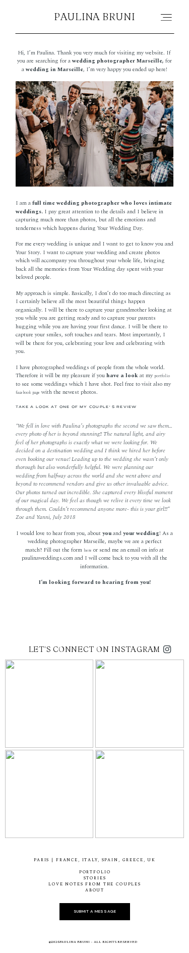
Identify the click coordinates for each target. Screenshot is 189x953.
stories (95, 878)
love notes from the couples (94, 884)
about (94, 890)
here (88, 551)
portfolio (162, 376)
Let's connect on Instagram (95, 648)
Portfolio (95, 872)
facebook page (28, 393)
